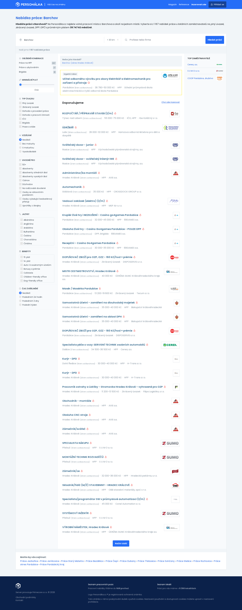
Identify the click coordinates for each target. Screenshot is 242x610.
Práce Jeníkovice (49, 561)
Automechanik (72, 187)
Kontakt (19, 600)
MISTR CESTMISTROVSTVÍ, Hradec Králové (89, 271)
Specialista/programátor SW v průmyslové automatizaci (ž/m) (104, 499)
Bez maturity (28, 143)
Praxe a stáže (28, 126)
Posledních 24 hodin (32, 297)
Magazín (172, 4)
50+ (24, 164)
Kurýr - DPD (69, 358)
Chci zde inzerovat (170, 102)
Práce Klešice (184, 561)
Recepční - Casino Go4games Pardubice (89, 243)
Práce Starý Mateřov (72, 561)
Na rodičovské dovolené (34, 188)
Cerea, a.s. (193, 64)
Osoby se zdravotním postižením (32, 193)
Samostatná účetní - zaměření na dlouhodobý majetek (98, 302)
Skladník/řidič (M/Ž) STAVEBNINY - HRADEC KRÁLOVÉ (96, 485)
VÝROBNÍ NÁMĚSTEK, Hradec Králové (85, 527)
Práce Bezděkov (95, 561)
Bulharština (29, 231)
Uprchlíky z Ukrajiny (31, 205)
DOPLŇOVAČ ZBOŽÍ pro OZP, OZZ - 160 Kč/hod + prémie (97, 257)
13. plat (27, 257)
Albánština (29, 220)
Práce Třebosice (147, 561)
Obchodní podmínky (26, 597)
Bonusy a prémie (32, 269)
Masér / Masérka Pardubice (80, 288)
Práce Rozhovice (202, 561)
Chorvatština (30, 239)
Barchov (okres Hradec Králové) (77, 62)
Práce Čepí (112, 561)
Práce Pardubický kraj (52, 564)
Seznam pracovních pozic (101, 584)
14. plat (27, 261)
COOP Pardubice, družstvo (200, 78)
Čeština (27, 235)
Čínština (28, 243)
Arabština (28, 227)
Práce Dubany (128, 561)
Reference (184, 4)
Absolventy (27, 168)
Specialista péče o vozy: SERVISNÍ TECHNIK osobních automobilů (104, 344)
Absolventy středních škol (34, 172)
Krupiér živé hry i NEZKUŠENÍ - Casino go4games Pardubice (100, 215)
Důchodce (27, 184)
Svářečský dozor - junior (78, 145)
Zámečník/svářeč (74, 429)
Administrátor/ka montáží (79, 173)
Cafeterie (28, 272)
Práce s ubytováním (29, 67)
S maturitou (28, 147)
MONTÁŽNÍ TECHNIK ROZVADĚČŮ (83, 457)
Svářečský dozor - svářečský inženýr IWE (88, 159)
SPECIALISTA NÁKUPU (75, 443)
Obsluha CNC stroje (75, 415)
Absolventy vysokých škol (34, 176)
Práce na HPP (25, 62)
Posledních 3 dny (30, 301)
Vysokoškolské (29, 151)
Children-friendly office (35, 276)
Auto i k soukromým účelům (37, 265)
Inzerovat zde (198, 4)
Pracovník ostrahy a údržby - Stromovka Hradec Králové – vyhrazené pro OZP (112, 387)
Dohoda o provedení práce (35, 111)
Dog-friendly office (33, 280)
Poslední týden (29, 304)
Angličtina (28, 223)
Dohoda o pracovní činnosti (35, 115)
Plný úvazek (28, 103)
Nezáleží (26, 139)
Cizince (26, 180)
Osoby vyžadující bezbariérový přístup (37, 200)
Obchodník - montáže (77, 401)
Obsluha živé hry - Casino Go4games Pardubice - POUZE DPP (102, 229)
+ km (111, 39)
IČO (24, 118)
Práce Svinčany (166, 561)
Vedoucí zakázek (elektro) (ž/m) (83, 201)
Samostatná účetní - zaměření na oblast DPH (92, 316)
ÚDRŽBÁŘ (68, 127)
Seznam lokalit (164, 584)
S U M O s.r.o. (194, 70)
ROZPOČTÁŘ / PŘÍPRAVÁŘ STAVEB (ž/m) (88, 113)
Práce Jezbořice (29, 561)
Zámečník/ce (71, 471)
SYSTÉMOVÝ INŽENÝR (75, 513)
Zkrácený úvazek (30, 107)
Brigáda (22, 71)
